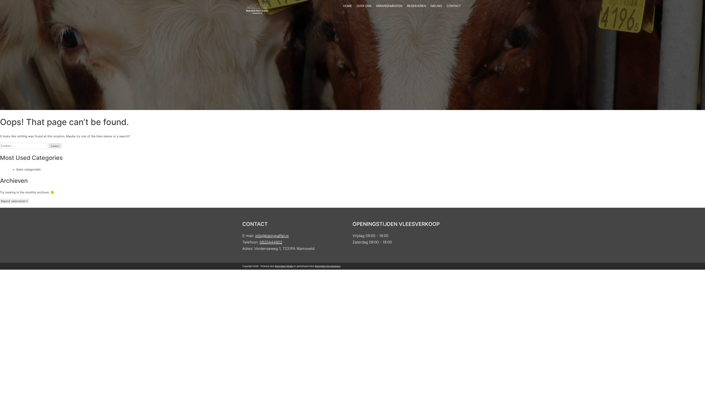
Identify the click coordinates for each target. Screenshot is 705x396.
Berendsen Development (327, 266)
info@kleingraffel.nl (272, 236)
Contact (454, 6)
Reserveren (416, 6)
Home (347, 6)
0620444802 (271, 242)
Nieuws (436, 6)
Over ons (364, 6)
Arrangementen (389, 6)
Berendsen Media (284, 266)
